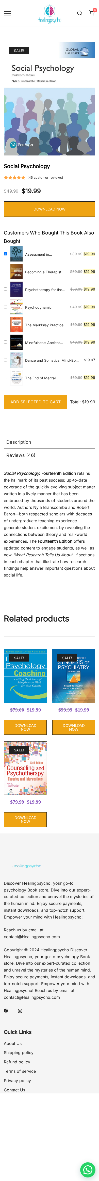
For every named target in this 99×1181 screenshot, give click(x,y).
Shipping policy (19, 1052)
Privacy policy (17, 1080)
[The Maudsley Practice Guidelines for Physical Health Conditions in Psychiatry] (16, 324)
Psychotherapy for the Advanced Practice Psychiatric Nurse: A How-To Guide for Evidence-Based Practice (43, 289)
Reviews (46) (21, 455)
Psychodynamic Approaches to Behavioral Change (40, 307)
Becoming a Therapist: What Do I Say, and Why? (43, 272)
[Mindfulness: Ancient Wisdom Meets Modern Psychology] (16, 342)
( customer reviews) (45, 177)
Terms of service (20, 1071)
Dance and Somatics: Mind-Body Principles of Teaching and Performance (52, 360)
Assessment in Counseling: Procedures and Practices (44, 254)
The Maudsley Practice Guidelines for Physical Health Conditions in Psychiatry (44, 325)
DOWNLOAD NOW (49, 209)
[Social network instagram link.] (20, 1010)
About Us (13, 1043)
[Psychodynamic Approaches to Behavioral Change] (16, 306)
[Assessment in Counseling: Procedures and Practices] (16, 253)
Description (18, 442)
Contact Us (14, 1089)
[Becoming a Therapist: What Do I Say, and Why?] (16, 271)
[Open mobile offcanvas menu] (7, 13)
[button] (87, 1169)
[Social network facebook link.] (6, 1010)
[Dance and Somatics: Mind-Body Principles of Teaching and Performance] (16, 360)
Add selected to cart (35, 401)
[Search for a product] (80, 13)
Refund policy (17, 1061)
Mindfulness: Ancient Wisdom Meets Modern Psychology (44, 342)
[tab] (49, 442)
